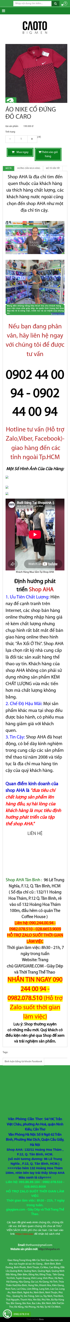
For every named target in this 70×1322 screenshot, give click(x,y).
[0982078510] (7, 1314)
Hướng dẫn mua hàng (28, 168)
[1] (21, 139)
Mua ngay (21, 152)
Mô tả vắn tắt (53, 168)
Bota (41, 1319)
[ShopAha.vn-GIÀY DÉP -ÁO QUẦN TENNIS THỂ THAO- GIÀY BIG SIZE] (35, 27)
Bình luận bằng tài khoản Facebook (23, 1061)
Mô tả (8, 168)
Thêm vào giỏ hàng (49, 154)
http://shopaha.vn (49, 1249)
